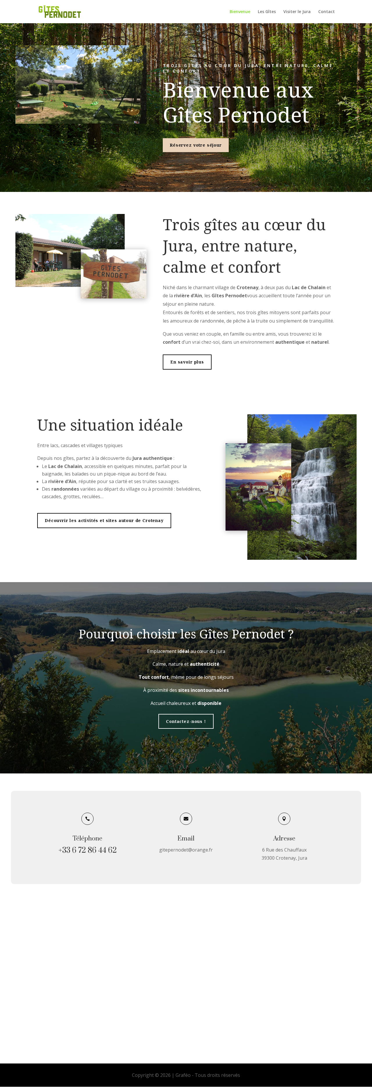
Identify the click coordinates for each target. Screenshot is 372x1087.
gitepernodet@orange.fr (186, 850)
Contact (326, 12)
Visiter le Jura (297, 12)
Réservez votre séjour (196, 145)
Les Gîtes (267, 12)
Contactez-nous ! (186, 721)
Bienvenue (240, 12)
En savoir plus (187, 362)
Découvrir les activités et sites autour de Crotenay (104, 520)
